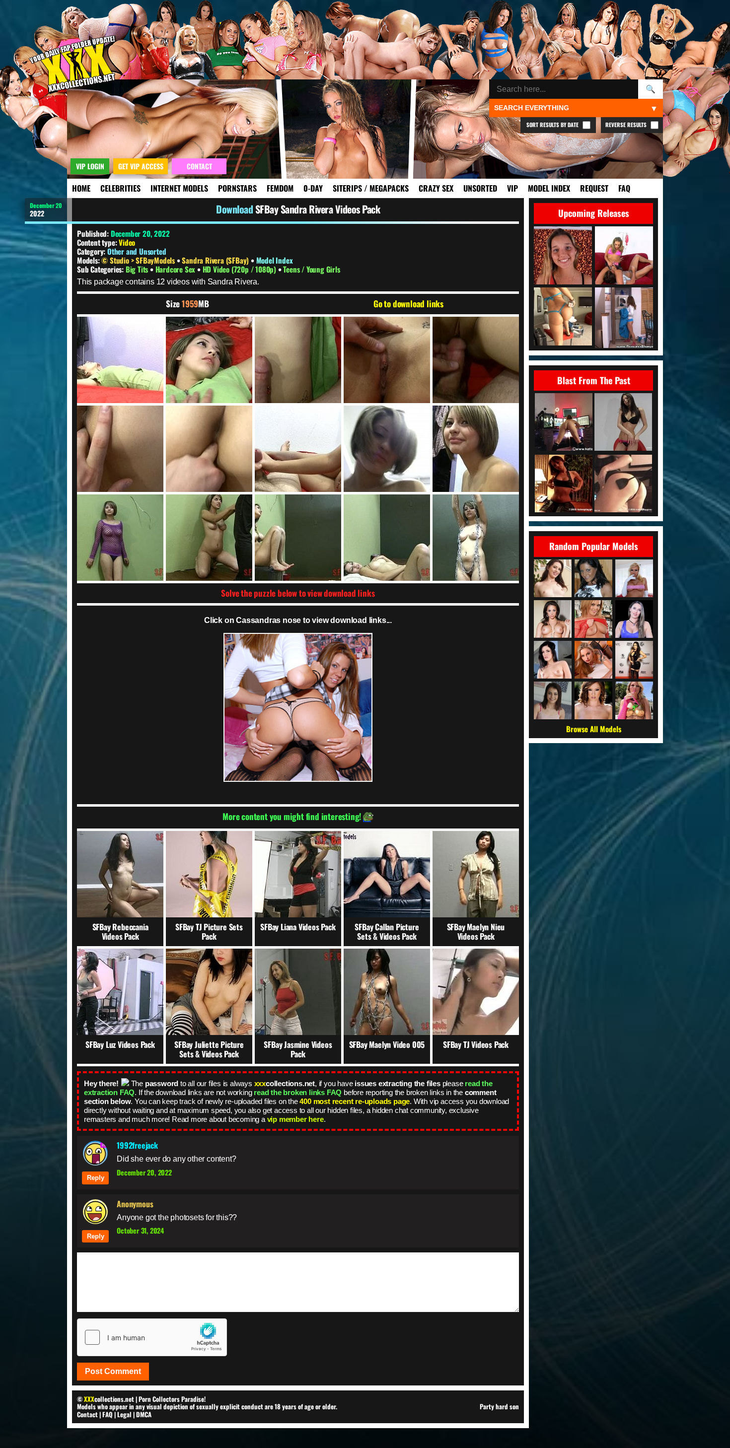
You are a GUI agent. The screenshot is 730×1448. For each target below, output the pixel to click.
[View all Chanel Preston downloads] (553, 619)
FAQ (624, 188)
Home (81, 188)
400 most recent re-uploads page (354, 1101)
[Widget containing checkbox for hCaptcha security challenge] (152, 1337)
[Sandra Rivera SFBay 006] (120, 449)
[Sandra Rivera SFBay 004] (387, 360)
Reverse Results (626, 125)
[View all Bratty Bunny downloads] (634, 619)
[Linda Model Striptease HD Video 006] (623, 422)
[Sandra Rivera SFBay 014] (387, 537)
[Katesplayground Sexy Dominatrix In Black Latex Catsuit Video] (623, 484)
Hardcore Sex (176, 269)
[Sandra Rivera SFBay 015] (476, 537)
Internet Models (179, 188)
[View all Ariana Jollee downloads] (593, 578)
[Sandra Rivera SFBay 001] (120, 360)
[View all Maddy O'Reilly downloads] (593, 700)
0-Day (313, 188)
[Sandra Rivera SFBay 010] (476, 449)
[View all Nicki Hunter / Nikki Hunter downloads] (634, 578)
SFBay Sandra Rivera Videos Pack (317, 209)
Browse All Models (593, 728)
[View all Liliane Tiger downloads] (593, 660)
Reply (95, 1177)
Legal (124, 1414)
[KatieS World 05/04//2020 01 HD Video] (563, 422)
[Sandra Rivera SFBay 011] (120, 537)
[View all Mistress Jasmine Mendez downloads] (634, 660)
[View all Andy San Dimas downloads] (553, 660)
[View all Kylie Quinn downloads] (553, 700)
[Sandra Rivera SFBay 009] (387, 449)
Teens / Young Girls (311, 269)
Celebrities (120, 188)
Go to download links (408, 304)
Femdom (280, 188)
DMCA (143, 1414)
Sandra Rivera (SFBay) (216, 260)
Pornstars (237, 188)
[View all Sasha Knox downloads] (593, 619)
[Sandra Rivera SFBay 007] (209, 449)
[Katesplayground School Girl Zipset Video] (563, 484)
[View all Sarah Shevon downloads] (553, 578)
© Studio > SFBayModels (138, 260)
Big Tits (138, 269)
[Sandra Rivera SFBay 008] (298, 449)
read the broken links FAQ (298, 1092)
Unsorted (480, 188)
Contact (87, 1414)
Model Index (549, 188)
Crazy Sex (436, 188)
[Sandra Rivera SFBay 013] (298, 537)
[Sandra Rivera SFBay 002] (209, 360)
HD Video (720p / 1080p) (240, 269)
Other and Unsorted (136, 251)
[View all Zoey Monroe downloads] (634, 700)
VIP (512, 188)
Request (594, 188)
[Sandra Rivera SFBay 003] (298, 360)
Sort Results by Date (553, 125)
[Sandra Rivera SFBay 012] (209, 537)
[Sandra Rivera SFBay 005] (476, 360)
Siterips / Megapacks (371, 188)
